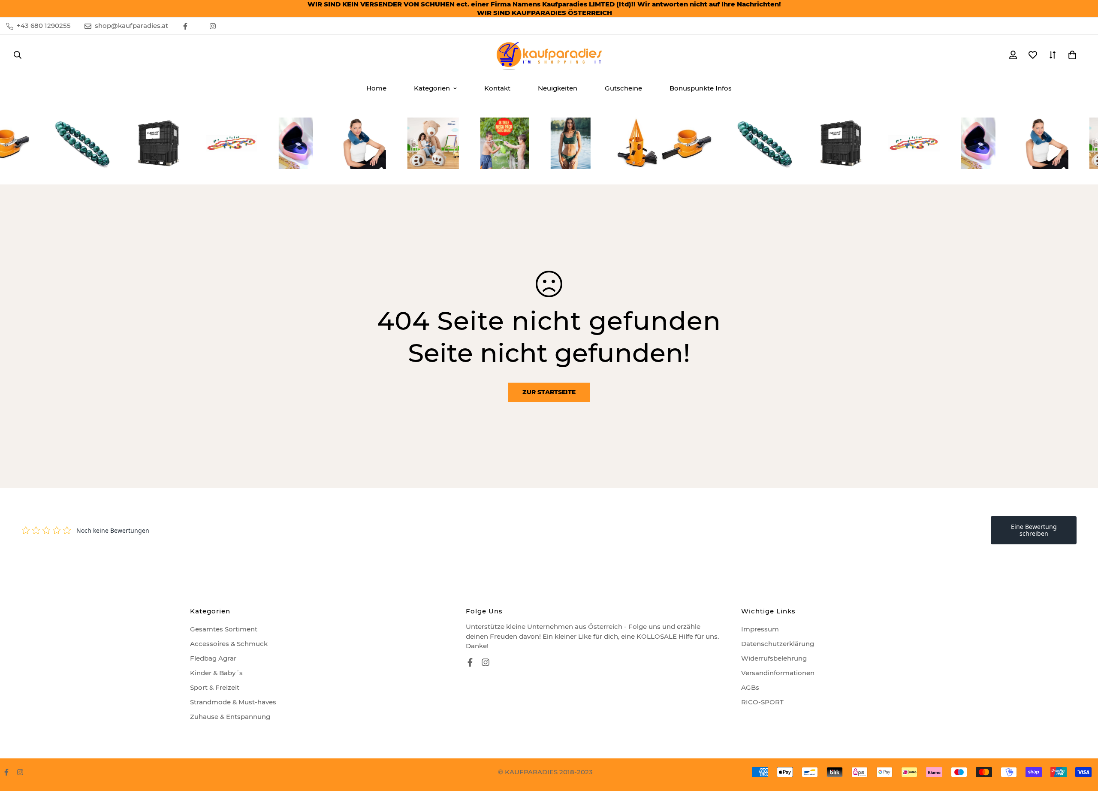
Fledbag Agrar (213, 658)
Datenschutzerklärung (777, 644)
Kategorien (432, 88)
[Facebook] (185, 26)
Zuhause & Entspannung (230, 717)
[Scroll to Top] (1081, 744)
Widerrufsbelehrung (774, 658)
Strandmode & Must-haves (233, 702)
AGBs (750, 687)
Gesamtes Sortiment (223, 629)
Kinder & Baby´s (216, 673)
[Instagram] (212, 26)
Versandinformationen (777, 673)
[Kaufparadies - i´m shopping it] (549, 55)
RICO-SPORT (762, 702)
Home (376, 88)
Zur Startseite (549, 392)
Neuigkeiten (557, 88)
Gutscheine (623, 88)
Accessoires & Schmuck (229, 644)
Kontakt (497, 88)
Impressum (760, 629)
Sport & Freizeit (214, 687)
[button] (1072, 55)
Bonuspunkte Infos (701, 88)
